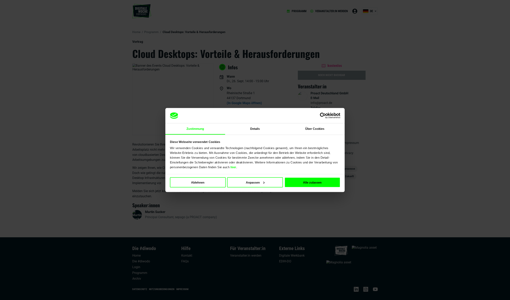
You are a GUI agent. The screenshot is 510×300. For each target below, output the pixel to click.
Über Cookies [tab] (314, 128)
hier (233, 167)
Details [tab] (255, 128)
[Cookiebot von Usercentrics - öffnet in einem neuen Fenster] (322, 116)
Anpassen (253, 182)
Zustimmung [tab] (195, 128)
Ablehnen (197, 182)
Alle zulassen (312, 182)
